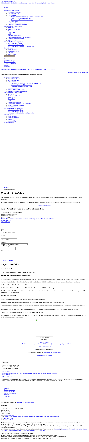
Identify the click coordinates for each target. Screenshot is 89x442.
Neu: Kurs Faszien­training (44, 355)
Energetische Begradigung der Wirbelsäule (19, 37)
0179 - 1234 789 (5, 222)
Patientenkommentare (13, 51)
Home (6, 7)
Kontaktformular (7, 371)
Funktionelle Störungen (14, 12)
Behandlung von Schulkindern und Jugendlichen (21, 46)
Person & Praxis (8, 48)
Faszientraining (12, 54)
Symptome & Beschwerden (11, 10)
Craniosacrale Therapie (14, 29)
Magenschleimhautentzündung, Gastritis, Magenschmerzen (27, 16)
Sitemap (6, 65)
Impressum (7, 59)
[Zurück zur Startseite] (28, 3)
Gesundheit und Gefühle (14, 13)
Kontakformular (72, 72)
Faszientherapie (12, 40)
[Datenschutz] (1, 252)
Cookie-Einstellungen (10, 63)
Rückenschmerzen (13, 21)
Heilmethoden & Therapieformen (13, 26)
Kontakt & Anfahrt (10, 56)
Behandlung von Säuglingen (15, 43)
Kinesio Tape (11, 32)
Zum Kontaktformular (45, 205)
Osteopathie (11, 27)
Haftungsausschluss (9, 60)
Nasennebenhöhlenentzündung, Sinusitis (22, 20)
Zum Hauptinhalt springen (8, 1)
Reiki (9, 34)
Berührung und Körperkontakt (16, 38)
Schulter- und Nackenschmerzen (16, 23)
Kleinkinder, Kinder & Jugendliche (13, 41)
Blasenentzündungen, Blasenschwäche (21, 18)
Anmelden (7, 66)
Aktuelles (10, 52)
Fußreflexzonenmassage (14, 35)
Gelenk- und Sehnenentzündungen (17, 24)
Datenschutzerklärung (10, 62)
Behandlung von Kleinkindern (16, 45)
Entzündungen (12, 15)
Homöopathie (11, 31)
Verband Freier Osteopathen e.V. (52, 352)
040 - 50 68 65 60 (83, 72)
